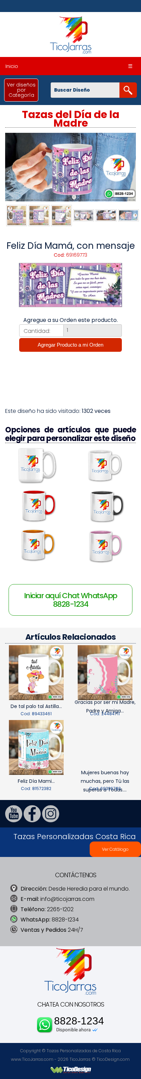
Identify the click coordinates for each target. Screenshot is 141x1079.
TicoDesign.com (113, 1059)
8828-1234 (79, 1021)
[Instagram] (50, 820)
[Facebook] (32, 820)
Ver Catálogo (115, 849)
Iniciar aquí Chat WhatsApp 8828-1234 (70, 600)
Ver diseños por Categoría (21, 89)
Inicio (11, 66)
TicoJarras (80, 1059)
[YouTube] (13, 820)
